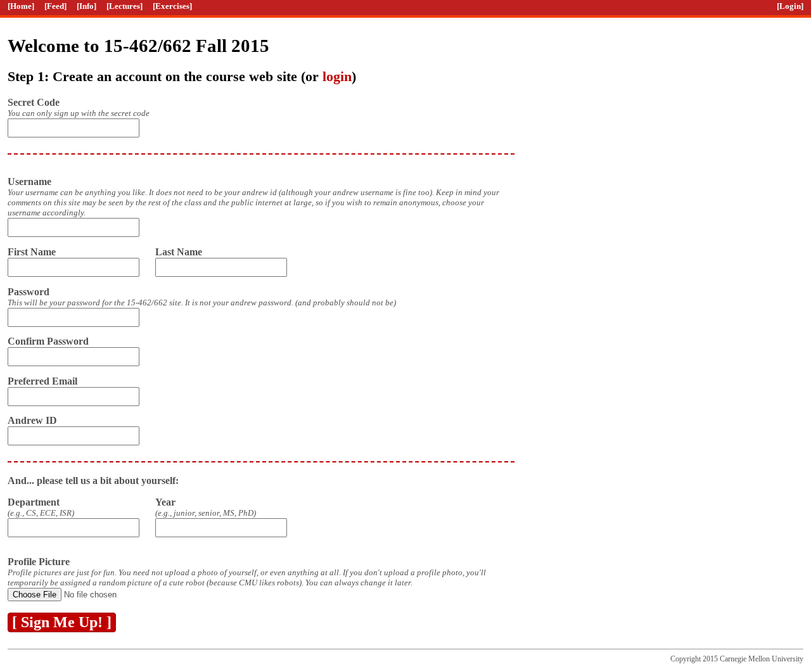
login (337, 76)
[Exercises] (172, 6)
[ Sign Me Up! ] (62, 622)
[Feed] (55, 6)
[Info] (86, 6)
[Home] (21, 6)
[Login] (790, 6)
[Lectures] (124, 6)
